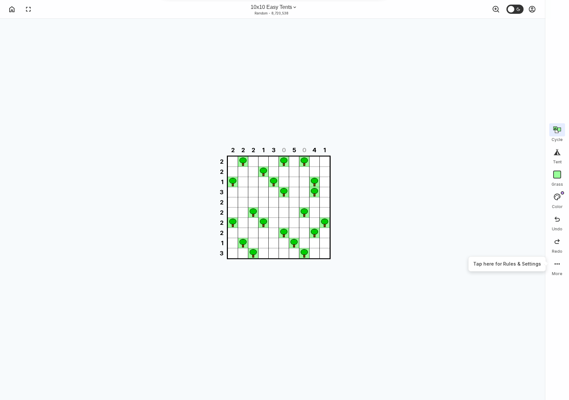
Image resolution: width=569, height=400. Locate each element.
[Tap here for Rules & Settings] (557, 267)
